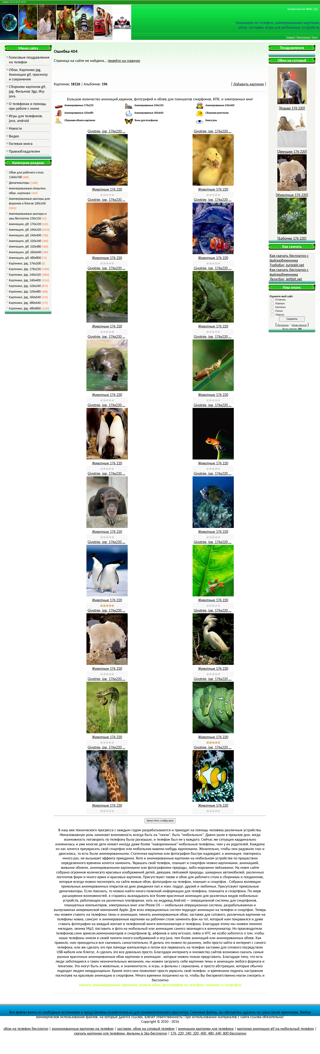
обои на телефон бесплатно (26, 1029)
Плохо (279, 310)
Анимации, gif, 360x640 (25, 252)
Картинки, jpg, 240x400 (25, 280)
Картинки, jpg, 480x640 (25, 303)
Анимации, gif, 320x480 (25, 246)
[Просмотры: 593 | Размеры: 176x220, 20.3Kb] (213, 801)
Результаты (283, 325)
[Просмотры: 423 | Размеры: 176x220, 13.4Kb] (107, 801)
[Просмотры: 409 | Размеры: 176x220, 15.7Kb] (107, 664)
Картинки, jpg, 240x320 (25, 275)
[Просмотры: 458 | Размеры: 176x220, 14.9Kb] (213, 527)
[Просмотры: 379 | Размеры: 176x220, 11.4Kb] (213, 390)
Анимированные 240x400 (219, 105)
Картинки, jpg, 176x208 (25, 263)
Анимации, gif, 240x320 (25, 230)
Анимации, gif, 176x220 (25, 224)
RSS (316, 9)
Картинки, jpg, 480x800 (25, 308)
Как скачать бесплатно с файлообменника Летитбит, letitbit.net (289, 274)
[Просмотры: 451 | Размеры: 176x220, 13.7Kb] (213, 595)
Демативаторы (19, 183)
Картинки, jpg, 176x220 (25, 269)
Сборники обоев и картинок (79, 120)
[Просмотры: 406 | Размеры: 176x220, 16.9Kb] (213, 664)
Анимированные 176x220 (78, 105)
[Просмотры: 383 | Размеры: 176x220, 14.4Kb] (107, 458)
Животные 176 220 (107, 190)
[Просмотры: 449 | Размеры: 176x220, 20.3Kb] (213, 253)
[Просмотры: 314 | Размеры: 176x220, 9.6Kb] (213, 185)
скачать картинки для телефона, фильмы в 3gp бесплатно (120, 1033)
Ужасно (279, 314)
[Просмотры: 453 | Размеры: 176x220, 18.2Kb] (213, 732)
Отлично (280, 299)
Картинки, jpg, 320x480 (25, 292)
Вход (315, 37)
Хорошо (280, 303)
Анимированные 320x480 (78, 113)
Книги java (211, 120)
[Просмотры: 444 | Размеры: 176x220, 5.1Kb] (213, 458)
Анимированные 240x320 (149, 105)
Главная (290, 37)
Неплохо (280, 307)
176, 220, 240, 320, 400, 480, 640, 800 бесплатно (208, 1033)
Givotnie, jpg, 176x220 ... (106, 131)
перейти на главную (124, 61)
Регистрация (303, 37)
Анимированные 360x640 (149, 113)
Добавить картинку (248, 84)
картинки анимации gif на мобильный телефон (275, 1029)
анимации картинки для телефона (206, 1029)
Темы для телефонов (146, 120)
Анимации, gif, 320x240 (25, 241)
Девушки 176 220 (292, 152)
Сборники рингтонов (216, 113)
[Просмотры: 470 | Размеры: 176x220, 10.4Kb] (107, 595)
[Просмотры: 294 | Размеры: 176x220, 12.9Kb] (107, 185)
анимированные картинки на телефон (83, 1029)
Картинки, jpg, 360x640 (25, 297)
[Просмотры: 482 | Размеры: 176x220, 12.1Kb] (107, 527)
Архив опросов (299, 325)
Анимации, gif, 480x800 (25, 258)
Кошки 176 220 (292, 108)
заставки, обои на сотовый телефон (146, 1029)
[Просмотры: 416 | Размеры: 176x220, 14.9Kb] (107, 390)
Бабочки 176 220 (292, 239)
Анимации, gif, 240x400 (25, 235)
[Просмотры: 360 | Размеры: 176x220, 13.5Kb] (213, 322)
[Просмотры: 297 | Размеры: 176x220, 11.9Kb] (107, 253)
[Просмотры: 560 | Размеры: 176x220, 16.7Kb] (107, 732)
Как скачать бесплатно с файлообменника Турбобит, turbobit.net (289, 260)
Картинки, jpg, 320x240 (25, 286)
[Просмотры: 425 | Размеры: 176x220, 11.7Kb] (107, 322)
